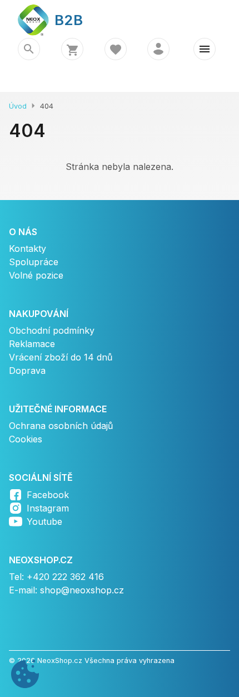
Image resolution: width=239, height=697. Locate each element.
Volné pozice (36, 275)
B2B (62, 19)
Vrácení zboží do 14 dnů (60, 357)
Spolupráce (33, 261)
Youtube (44, 521)
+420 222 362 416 (65, 576)
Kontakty (27, 248)
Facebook (48, 494)
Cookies (25, 439)
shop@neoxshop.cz (82, 590)
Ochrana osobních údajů (61, 425)
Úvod (18, 106)
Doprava (27, 370)
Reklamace (32, 343)
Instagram (48, 508)
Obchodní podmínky (51, 330)
